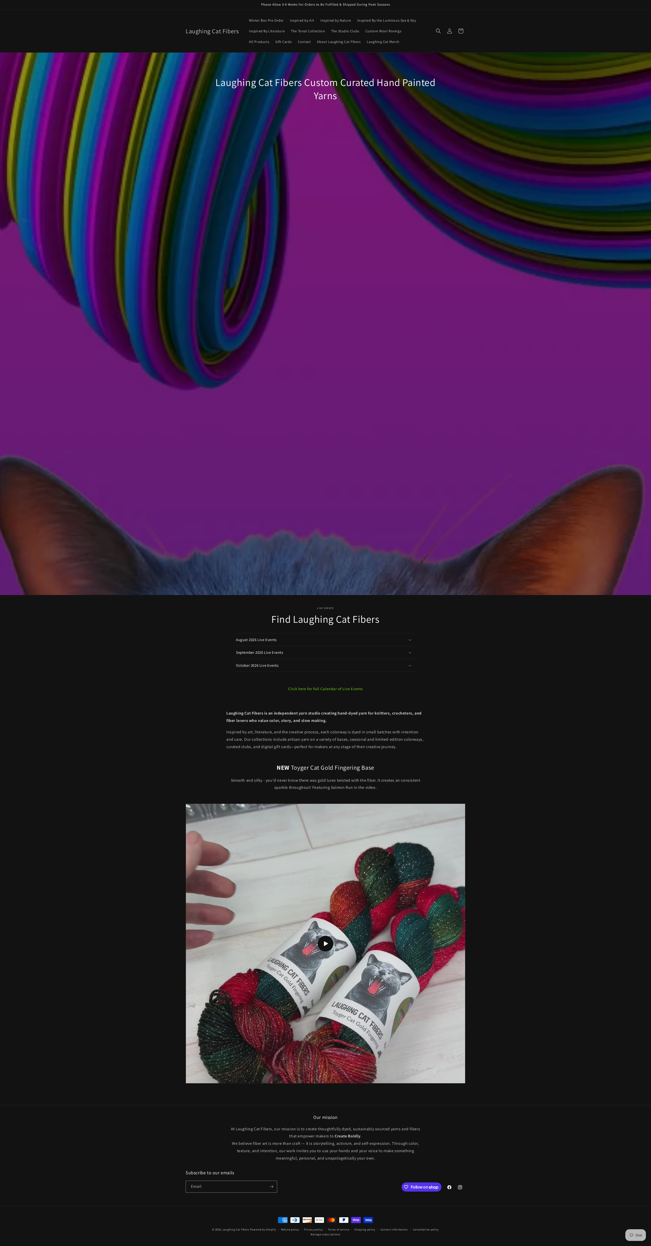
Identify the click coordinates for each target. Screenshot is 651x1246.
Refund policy (290, 1229)
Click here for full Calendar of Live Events (325, 688)
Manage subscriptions (325, 1234)
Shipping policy (364, 1229)
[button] (438, 31)
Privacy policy (313, 1229)
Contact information (394, 1229)
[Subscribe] (271, 1187)
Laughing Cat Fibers (236, 1229)
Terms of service (338, 1229)
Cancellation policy (426, 1229)
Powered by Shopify (263, 1229)
